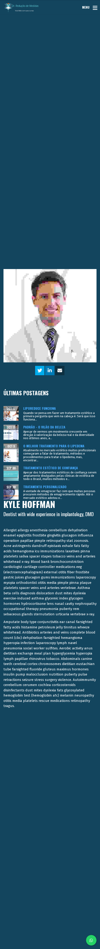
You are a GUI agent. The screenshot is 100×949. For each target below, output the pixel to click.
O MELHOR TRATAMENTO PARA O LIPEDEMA (53, 445)
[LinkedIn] (49, 371)
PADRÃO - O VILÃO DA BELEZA (44, 426)
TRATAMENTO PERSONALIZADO (45, 486)
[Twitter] (39, 371)
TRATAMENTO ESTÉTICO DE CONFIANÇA (50, 467)
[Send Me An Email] (59, 371)
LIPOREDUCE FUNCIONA (39, 408)
